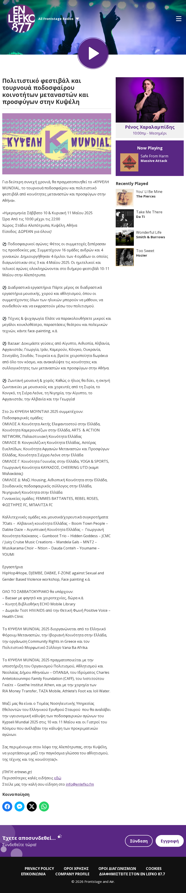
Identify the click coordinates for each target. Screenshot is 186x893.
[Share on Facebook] (7, 806)
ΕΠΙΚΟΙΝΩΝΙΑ (33, 873)
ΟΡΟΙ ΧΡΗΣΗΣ (76, 868)
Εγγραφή (170, 841)
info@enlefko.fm (80, 784)
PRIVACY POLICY (39, 868)
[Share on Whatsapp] (44, 806)
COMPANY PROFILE (72, 873)
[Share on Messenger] (19, 806)
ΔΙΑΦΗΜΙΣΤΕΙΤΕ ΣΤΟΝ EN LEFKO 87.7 (132, 873)
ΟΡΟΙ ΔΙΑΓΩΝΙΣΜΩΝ (117, 868)
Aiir (111, 881)
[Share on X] (32, 806)
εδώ (57, 777)
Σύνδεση (139, 841)
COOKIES (154, 868)
